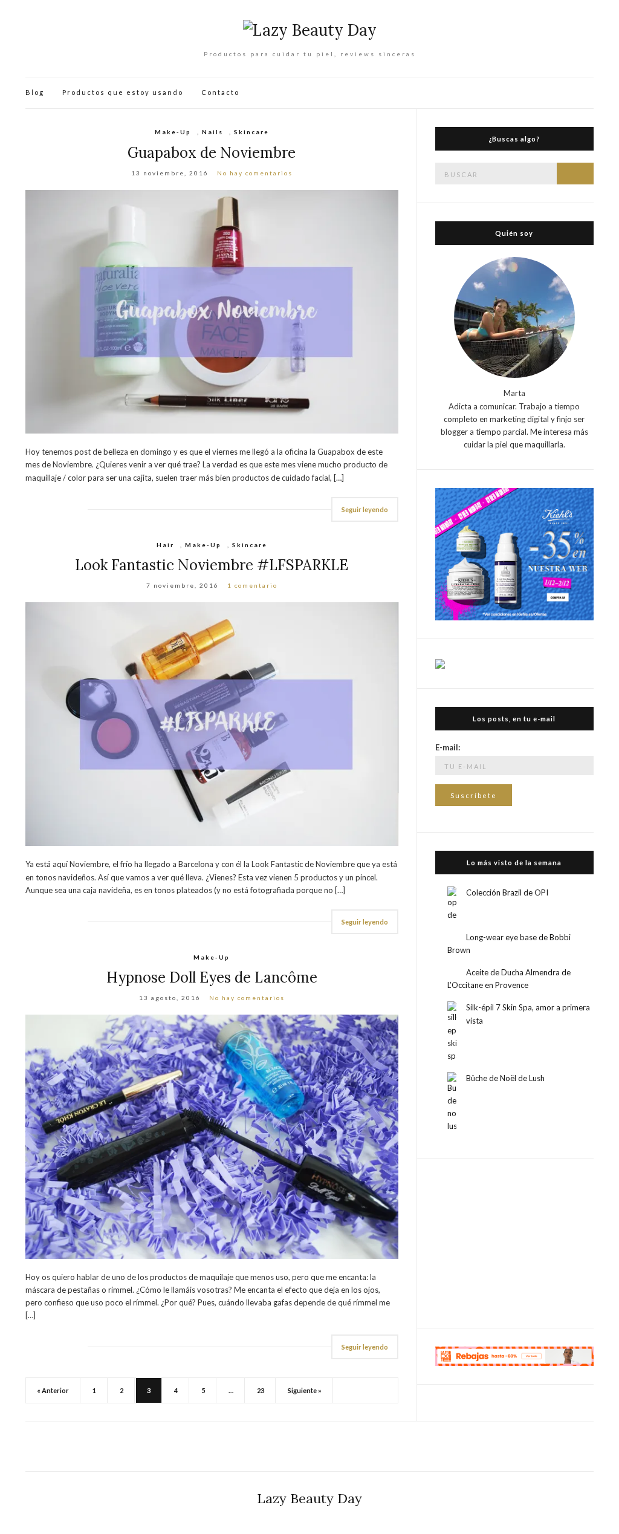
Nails (212, 131)
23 (260, 1390)
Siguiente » (305, 1390)
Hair (165, 544)
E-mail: (447, 747)
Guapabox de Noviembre (212, 152)
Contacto (220, 92)
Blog (34, 92)
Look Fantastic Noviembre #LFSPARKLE (211, 565)
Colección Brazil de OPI (507, 892)
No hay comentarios (255, 173)
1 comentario (252, 585)
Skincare (251, 131)
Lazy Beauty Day (309, 1498)
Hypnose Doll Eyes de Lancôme (211, 977)
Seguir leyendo (365, 509)
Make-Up (173, 131)
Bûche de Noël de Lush (505, 1078)
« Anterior (53, 1390)
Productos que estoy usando (122, 92)
